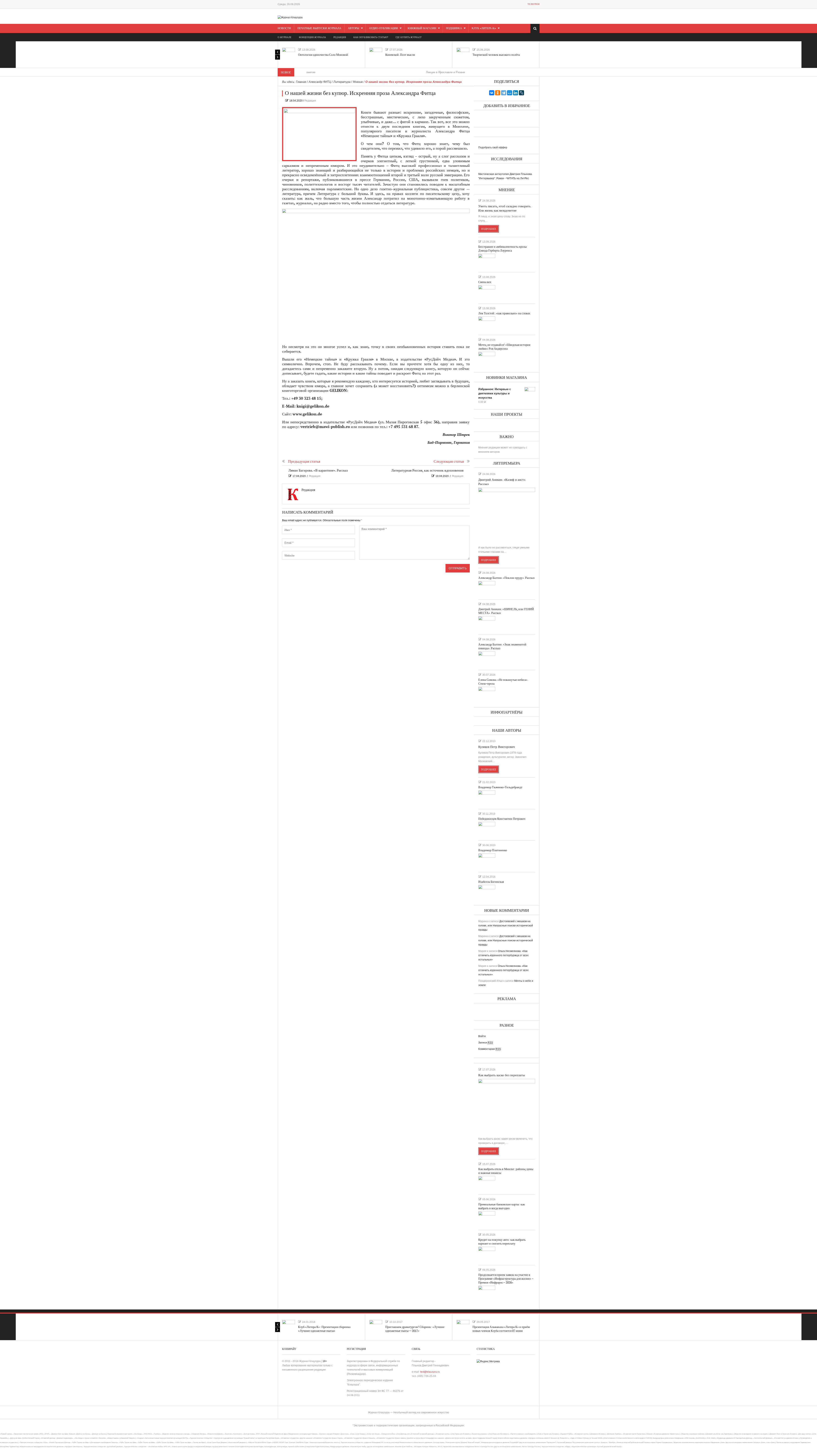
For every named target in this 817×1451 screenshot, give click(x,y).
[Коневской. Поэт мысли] (375, 54)
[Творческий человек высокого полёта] (463, 54)
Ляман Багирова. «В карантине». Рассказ (318, 471)
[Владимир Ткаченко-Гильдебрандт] (486, 797)
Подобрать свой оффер (492, 147)
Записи (485, 1042)
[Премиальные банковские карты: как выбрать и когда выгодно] (486, 1218)
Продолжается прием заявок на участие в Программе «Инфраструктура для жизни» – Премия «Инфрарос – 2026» (505, 1278)
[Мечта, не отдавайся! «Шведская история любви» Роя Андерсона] (486, 359)
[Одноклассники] (497, 92)
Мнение (358, 81)
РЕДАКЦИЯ (339, 37)
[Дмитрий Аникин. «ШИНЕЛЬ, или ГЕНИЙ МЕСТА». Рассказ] (486, 623)
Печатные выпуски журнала (319, 28)
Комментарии (489, 1048)
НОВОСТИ (284, 28)
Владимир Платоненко (492, 850)
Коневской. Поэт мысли (400, 55)
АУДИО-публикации (383, 28)
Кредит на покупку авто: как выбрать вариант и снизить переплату (502, 1241)
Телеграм (533, 4)
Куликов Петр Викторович (496, 747)
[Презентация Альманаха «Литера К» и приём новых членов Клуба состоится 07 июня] (463, 1326)
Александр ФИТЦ (320, 81)
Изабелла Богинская (491, 882)
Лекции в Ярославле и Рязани (383, 72)
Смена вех (484, 282)
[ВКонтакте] (491, 92)
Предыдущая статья (304, 461)
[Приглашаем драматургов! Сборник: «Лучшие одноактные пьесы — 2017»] (375, 1326)
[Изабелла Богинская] (486, 892)
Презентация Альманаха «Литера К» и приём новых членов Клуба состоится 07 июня (501, 1329)
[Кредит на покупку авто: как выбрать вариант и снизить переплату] (486, 1254)
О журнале (284, 37)
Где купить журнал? (408, 37)
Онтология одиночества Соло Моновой (323, 55)
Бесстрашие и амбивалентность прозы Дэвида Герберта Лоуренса (502, 248)
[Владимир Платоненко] (486, 860)
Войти (482, 1036)
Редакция (310, 100)
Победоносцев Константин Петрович (501, 819)
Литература (341, 81)
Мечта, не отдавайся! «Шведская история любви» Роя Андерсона (504, 347)
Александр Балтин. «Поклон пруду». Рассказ (506, 578)
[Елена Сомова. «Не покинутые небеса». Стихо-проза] (486, 694)
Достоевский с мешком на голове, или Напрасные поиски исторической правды (505, 925)
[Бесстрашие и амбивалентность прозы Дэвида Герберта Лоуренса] (486, 261)
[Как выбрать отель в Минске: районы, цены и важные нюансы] (486, 1183)
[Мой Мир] (509, 92)
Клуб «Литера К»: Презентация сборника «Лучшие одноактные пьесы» (324, 1329)
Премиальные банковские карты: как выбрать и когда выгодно (501, 1206)
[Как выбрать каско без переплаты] (506, 1106)
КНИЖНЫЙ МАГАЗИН (422, 28)
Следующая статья (449, 461)
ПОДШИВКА (454, 28)
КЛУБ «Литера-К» (484, 28)
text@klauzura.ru (430, 1371)
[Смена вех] (486, 292)
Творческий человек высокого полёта (496, 55)
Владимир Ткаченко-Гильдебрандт (500, 787)
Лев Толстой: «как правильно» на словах (504, 313)
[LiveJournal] (521, 92)
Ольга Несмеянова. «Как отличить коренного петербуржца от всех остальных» (503, 955)
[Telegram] (503, 92)
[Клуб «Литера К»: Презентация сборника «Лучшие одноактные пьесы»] (288, 1326)
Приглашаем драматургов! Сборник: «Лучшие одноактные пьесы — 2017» (414, 1329)
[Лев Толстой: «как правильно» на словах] (486, 323)
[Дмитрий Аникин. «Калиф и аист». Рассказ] (506, 515)
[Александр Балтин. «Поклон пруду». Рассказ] (486, 588)
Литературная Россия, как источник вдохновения (427, 471)
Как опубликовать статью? (370, 37)
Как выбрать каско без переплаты (501, 1075)
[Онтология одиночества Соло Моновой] (288, 54)
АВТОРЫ (353, 28)
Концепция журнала (312, 37)
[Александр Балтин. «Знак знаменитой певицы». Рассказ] (486, 658)
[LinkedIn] (515, 92)
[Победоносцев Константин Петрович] (486, 829)
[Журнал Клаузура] (290, 17)
